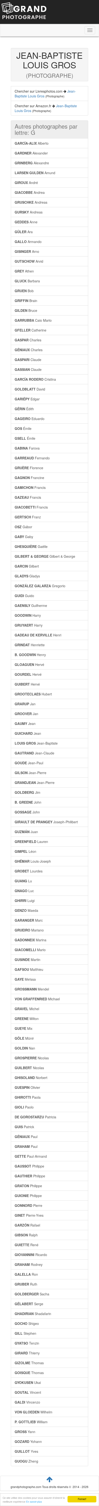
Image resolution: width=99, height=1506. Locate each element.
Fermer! (82, 1499)
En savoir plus (34, 1501)
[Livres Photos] (24, 11)
